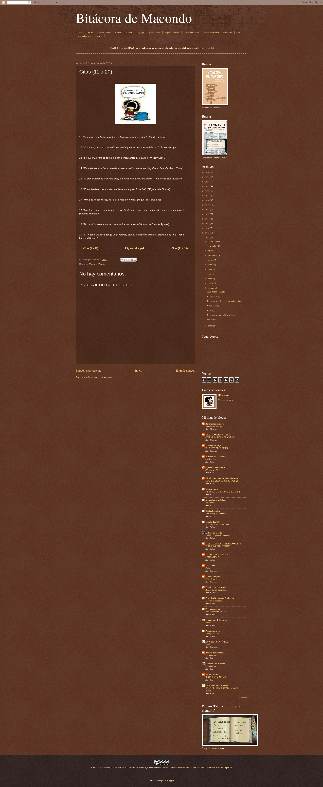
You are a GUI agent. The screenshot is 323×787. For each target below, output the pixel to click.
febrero (211, 287)
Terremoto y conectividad (215, 513)
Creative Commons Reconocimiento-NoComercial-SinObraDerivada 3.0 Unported (196, 767)
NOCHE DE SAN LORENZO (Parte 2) (221, 480)
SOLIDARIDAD (212, 557)
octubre (211, 250)
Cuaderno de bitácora (215, 663)
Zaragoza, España (97, 264)
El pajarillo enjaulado (213, 600)
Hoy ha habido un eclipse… (216, 589)
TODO (90, 32)
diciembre (212, 241)
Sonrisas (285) (211, 459)
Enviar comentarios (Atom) (100, 377)
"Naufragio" (210, 502)
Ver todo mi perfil (225, 399)
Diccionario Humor (211, 32)
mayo (210, 273)
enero (210, 325)
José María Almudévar (123, 767)
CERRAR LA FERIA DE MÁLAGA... (221, 437)
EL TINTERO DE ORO (216, 685)
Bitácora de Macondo (134, 18)
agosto (210, 259)
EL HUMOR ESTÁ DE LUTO (217, 546)
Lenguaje (140, 32)
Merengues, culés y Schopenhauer (221, 315)
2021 (207, 195)
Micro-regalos (211, 489)
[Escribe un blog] (125, 260)
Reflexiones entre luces (215, 423)
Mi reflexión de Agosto (214, 426)
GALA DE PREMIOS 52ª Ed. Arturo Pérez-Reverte (223, 689)
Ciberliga (211, 310)
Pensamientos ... (212, 630)
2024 (207, 181)
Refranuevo (227, 32)
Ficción (129, 32)
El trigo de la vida (213, 532)
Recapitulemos (211, 655)
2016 (207, 218)
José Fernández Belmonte (215, 611)
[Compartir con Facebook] (131, 260)
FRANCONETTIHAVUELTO (219, 554)
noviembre (212, 245)
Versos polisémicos (191, 32)
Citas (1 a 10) (90, 248)
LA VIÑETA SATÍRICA (216, 641)
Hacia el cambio (212, 511)
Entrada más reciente (88, 370)
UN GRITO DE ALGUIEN (216, 448)
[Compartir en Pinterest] (135, 260)
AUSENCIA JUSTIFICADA (217, 524)
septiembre (213, 255)
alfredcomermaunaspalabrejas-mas (221, 478)
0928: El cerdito (211, 579)
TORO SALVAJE (213, 445)
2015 (207, 223)
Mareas (208, 622)
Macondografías (84, 36)
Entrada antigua (185, 370)
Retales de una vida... (215, 652)
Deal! (207, 644)
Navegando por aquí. (213, 633)
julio (210, 264)
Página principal (134, 248)
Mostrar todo (243, 697)
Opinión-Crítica (154, 32)
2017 (207, 214)
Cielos (207, 568)
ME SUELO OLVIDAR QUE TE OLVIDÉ (222, 491)
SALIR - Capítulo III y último (217, 535)
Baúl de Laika (211, 674)
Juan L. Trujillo (212, 521)
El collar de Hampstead (216, 587)
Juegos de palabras (172, 32)
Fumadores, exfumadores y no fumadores (224, 301)
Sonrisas (98, 36)
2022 (207, 190)
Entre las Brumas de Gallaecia (219, 598)
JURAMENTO (211, 469)
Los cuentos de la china (216, 619)
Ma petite (211, 319)
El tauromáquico (213, 576)
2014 (207, 228)
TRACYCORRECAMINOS (218, 434)
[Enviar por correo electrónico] (122, 260)
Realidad (118, 32)
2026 (207, 172)
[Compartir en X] (128, 260)
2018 (207, 209)
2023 (207, 186)
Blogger (170, 780)
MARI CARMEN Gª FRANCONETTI (223, 543)
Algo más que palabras (215, 500)
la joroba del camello (215, 467)
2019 (207, 204)
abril (210, 278)
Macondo (226, 395)
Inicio (80, 32)
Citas (239, 32)
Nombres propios (104, 32)
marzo (210, 283)
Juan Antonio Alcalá (216, 291)
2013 (207, 232)
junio (210, 269)
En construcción (212, 609)
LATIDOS (210, 565)
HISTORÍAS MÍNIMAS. (215, 677)
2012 (207, 237)
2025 (207, 176)
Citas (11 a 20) (213, 296)
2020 (207, 200)
